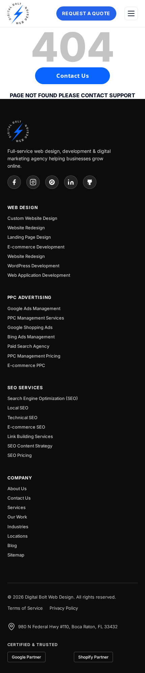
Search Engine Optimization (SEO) (42, 398)
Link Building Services (30, 436)
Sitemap (15, 555)
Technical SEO (22, 417)
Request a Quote (86, 13)
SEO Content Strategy (29, 445)
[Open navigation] (131, 13)
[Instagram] (33, 182)
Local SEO (17, 407)
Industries (17, 526)
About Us (17, 488)
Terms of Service (25, 608)
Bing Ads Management (31, 336)
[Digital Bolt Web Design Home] (18, 13)
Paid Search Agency (28, 346)
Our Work (17, 516)
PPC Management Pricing (33, 356)
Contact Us (72, 75)
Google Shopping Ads (30, 327)
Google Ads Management (33, 308)
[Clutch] (52, 182)
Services (16, 507)
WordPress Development (33, 265)
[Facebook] (14, 182)
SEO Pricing (19, 455)
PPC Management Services (35, 318)
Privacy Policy (64, 608)
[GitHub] (89, 182)
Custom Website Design (32, 218)
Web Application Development (38, 275)
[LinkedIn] (71, 182)
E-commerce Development (35, 246)
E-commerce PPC (26, 365)
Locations (17, 536)
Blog (12, 545)
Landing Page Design (29, 237)
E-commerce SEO (26, 427)
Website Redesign (26, 227)
